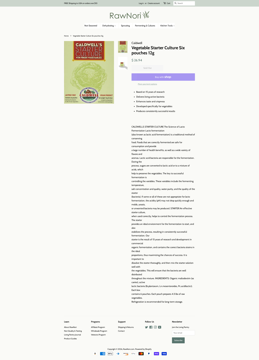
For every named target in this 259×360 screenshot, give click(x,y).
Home (66, 36)
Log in (141, 3)
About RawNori (70, 327)
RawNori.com (128, 349)
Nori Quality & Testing (73, 331)
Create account (154, 3)
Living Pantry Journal (72, 334)
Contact (121, 331)
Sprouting (125, 25)
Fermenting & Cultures (145, 25)
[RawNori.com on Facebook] (150, 328)
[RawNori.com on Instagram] (155, 328)
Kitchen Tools (166, 25)
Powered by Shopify (143, 349)
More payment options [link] (147, 84)
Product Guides (70, 338)
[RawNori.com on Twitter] (146, 328)
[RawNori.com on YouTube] (159, 328)
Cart (168, 3)
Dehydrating (108, 25)
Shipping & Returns (126, 327)
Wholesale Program (99, 331)
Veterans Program (98, 334)
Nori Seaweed (90, 25)
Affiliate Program (98, 327)
